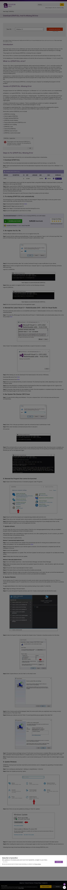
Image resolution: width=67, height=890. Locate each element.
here (25, 204)
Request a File (51, 7)
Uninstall (60, 223)
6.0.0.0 (5, 178)
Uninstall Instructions (50, 40)
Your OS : (9, 29)
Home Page (5, 11)
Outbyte (43, 40)
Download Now (54, 29)
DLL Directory (58, 7)
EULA (4, 41)
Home (46, 7)
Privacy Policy (9, 41)
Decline (58, 886)
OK (30, 148)
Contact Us (44, 883)
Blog (63, 7)
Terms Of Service (29, 883)
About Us (22, 883)
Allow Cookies (45, 886)
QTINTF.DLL (11, 11)
